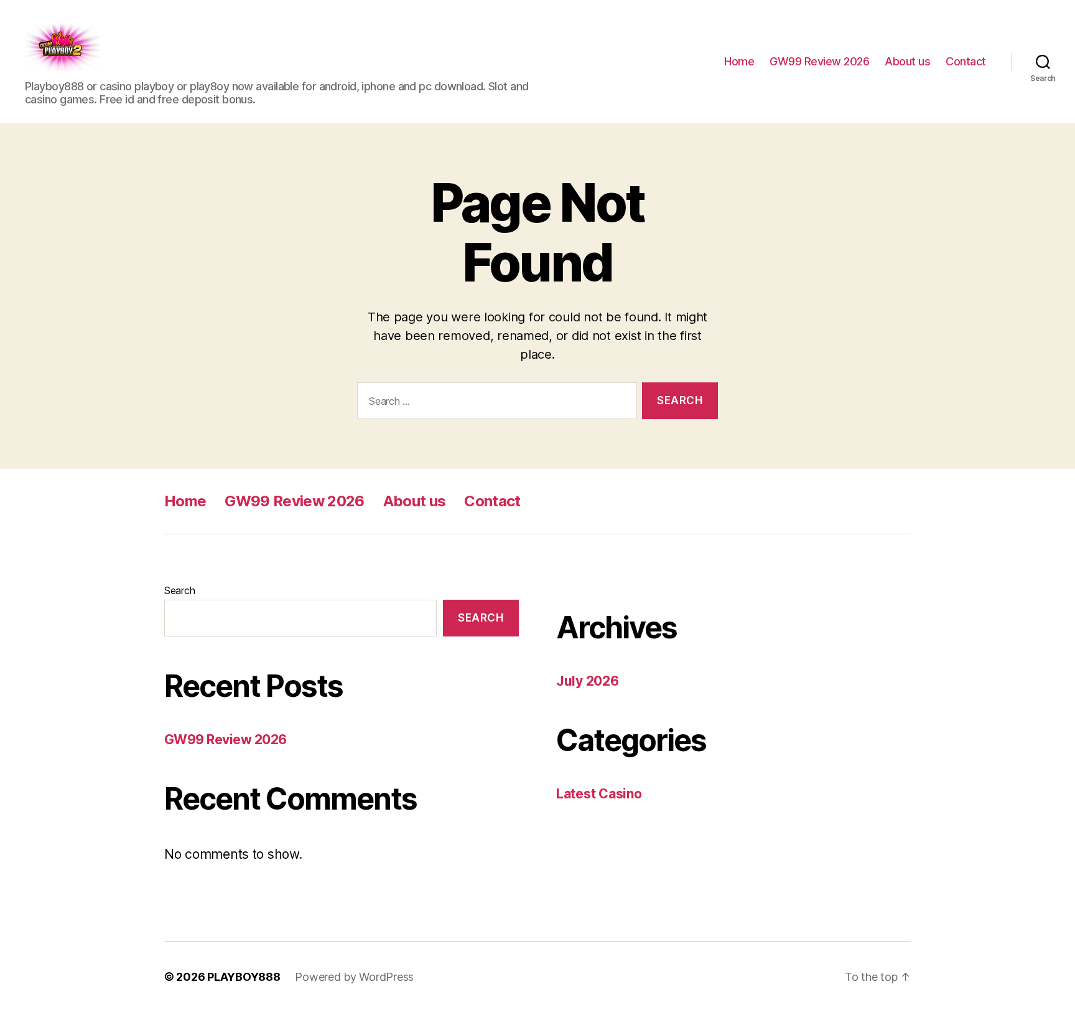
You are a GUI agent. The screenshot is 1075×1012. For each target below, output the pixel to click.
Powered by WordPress (354, 976)
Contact (966, 61)
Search (179, 590)
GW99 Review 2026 (819, 61)
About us (907, 61)
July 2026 (587, 681)
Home (739, 61)
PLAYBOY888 (243, 976)
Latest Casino (599, 794)
